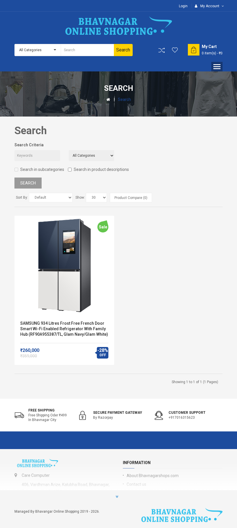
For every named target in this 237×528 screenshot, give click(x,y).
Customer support (187, 413)
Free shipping (41, 410)
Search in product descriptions (101, 169)
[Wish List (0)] (175, 50)
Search (124, 99)
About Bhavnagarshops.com (153, 475)
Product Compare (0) (130, 198)
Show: (80, 197)
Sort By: (22, 197)
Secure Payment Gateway (117, 413)
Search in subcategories (42, 169)
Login (183, 6)
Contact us (136, 484)
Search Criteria (29, 145)
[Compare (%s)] (161, 50)
